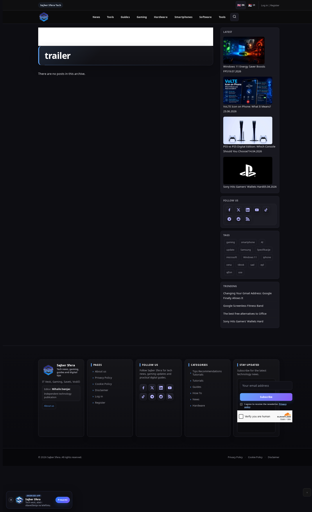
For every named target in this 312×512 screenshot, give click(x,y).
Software (205, 17)
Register (274, 5)
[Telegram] (229, 219)
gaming (230, 242)
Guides (125, 17)
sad (252, 264)
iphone (267, 257)
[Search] (234, 17)
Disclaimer (101, 390)
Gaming (142, 17)
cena (229, 264)
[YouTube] (257, 210)
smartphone (248, 242)
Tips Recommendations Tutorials (207, 372)
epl (262, 264)
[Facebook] (229, 210)
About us (49, 405)
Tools (110, 17)
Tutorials (198, 380)
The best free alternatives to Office (244, 313)
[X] (238, 210)
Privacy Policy (103, 377)
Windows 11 (250, 257)
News (96, 17)
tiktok (241, 264)
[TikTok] (266, 210)
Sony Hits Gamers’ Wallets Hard (243, 321)
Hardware (161, 17)
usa (240, 272)
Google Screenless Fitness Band (243, 305)
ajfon (229, 272)
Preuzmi (62, 499)
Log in (264, 5)
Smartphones (184, 17)
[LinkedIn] (247, 210)
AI (262, 242)
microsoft (231, 257)
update (230, 249)
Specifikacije (263, 249)
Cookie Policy (103, 384)
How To (197, 393)
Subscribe (266, 397)
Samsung (246, 249)
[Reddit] (238, 219)
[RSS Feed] (247, 219)
